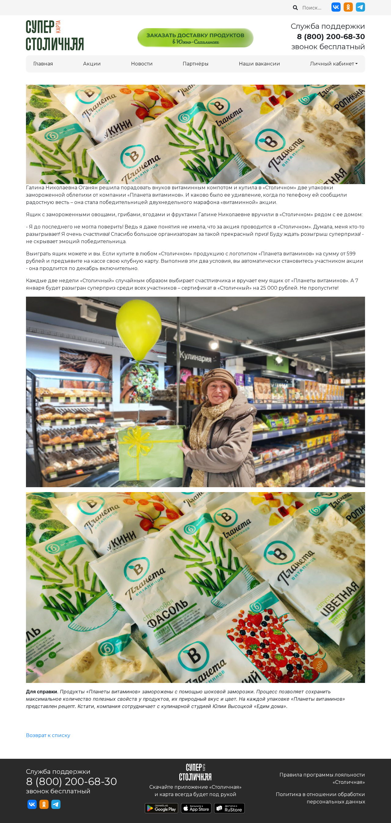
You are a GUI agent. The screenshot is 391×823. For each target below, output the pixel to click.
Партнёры (196, 64)
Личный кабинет (332, 64)
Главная (43, 64)
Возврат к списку (48, 735)
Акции (92, 64)
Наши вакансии (259, 64)
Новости (142, 64)
